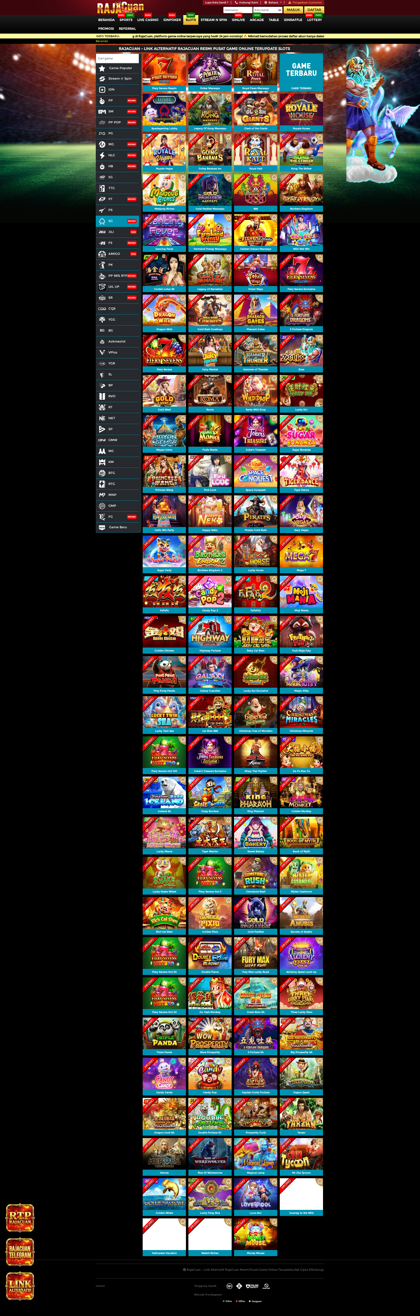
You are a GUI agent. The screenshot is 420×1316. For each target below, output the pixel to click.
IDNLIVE (238, 20)
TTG (111, 188)
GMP (112, 506)
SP (110, 429)
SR (110, 297)
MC (111, 451)
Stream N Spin (214, 20)
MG (111, 144)
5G (110, 177)
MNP (112, 495)
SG (110, 221)
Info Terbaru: (108, 36)
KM (111, 462)
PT (110, 199)
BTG (111, 473)
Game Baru (117, 527)
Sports (126, 20)
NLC (111, 155)
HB (110, 166)
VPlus (112, 352)
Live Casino (147, 20)
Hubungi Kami (248, 2)
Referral (127, 28)
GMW (112, 440)
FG (110, 517)
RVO (111, 396)
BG (110, 330)
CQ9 (111, 308)
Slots (191, 20)
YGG (111, 319)
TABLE (274, 20)
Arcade (257, 20)
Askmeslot (116, 341)
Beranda (106, 20)
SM (111, 111)
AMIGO (114, 254)
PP (110, 100)
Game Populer (120, 68)
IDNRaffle (293, 20)
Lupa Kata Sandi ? (216, 2)
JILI (111, 232)
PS (110, 210)
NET (111, 418)
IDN (111, 89)
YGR (111, 363)
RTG (111, 484)
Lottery (314, 20)
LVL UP (113, 286)
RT (110, 407)
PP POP (114, 122)
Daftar (314, 10)
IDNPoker (172, 20)
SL (110, 374)
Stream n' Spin (119, 78)
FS (110, 243)
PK (110, 265)
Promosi (106, 28)
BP (110, 385)
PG (110, 133)
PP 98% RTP (117, 276)
